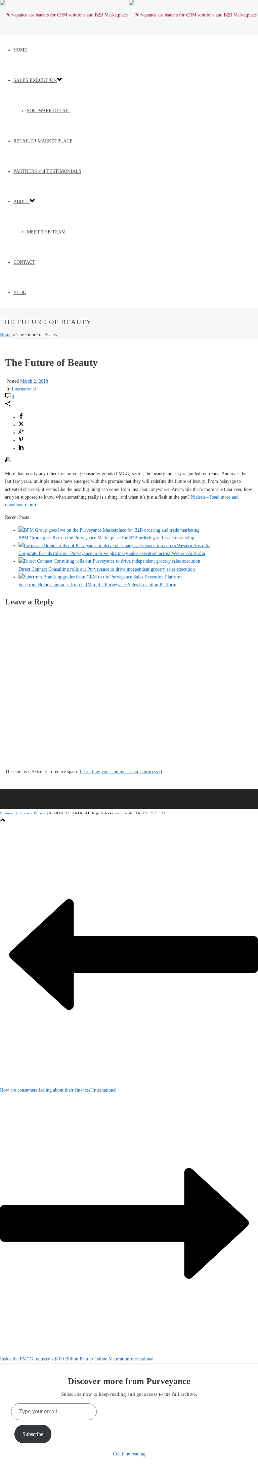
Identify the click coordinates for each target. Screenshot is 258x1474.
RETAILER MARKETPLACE (43, 141)
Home (5, 334)
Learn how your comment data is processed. (121, 771)
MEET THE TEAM (46, 231)
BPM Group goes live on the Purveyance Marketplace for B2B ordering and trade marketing (106, 537)
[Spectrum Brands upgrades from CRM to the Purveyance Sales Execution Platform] (100, 576)
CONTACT (24, 262)
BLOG (19, 292)
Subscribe (33, 1434)
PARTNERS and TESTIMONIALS (47, 171)
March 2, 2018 (34, 381)
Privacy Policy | (33, 813)
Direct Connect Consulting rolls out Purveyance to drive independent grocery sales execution (106, 569)
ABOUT (21, 201)
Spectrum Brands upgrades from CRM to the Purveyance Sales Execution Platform (97, 584)
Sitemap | (9, 813)
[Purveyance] (128, 15)
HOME (20, 50)
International (24, 388)
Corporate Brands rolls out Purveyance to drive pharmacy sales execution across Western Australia (111, 553)
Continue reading (129, 1453)
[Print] (7, 461)
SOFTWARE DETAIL (48, 110)
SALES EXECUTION (35, 80)
